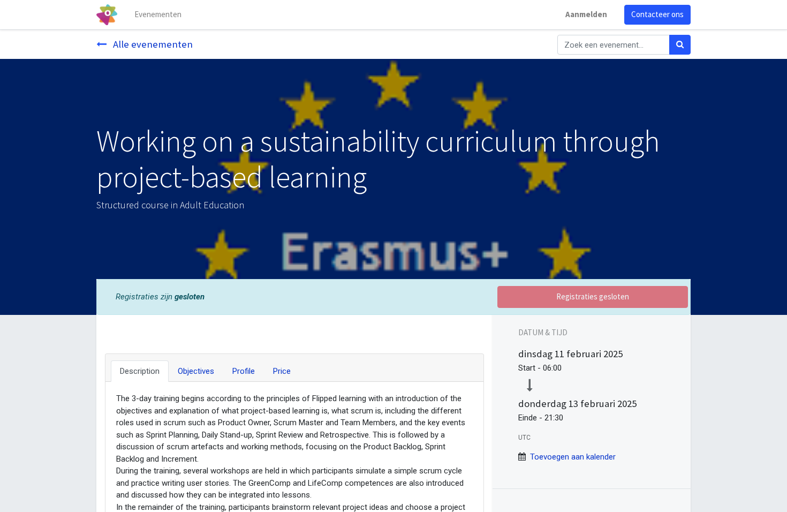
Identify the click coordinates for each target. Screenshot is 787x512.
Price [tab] (282, 371)
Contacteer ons (657, 14)
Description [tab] (140, 371)
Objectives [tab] (196, 371)
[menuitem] (158, 14)
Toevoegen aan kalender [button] (573, 457)
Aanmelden (586, 14)
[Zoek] (680, 45)
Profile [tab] (243, 371)
